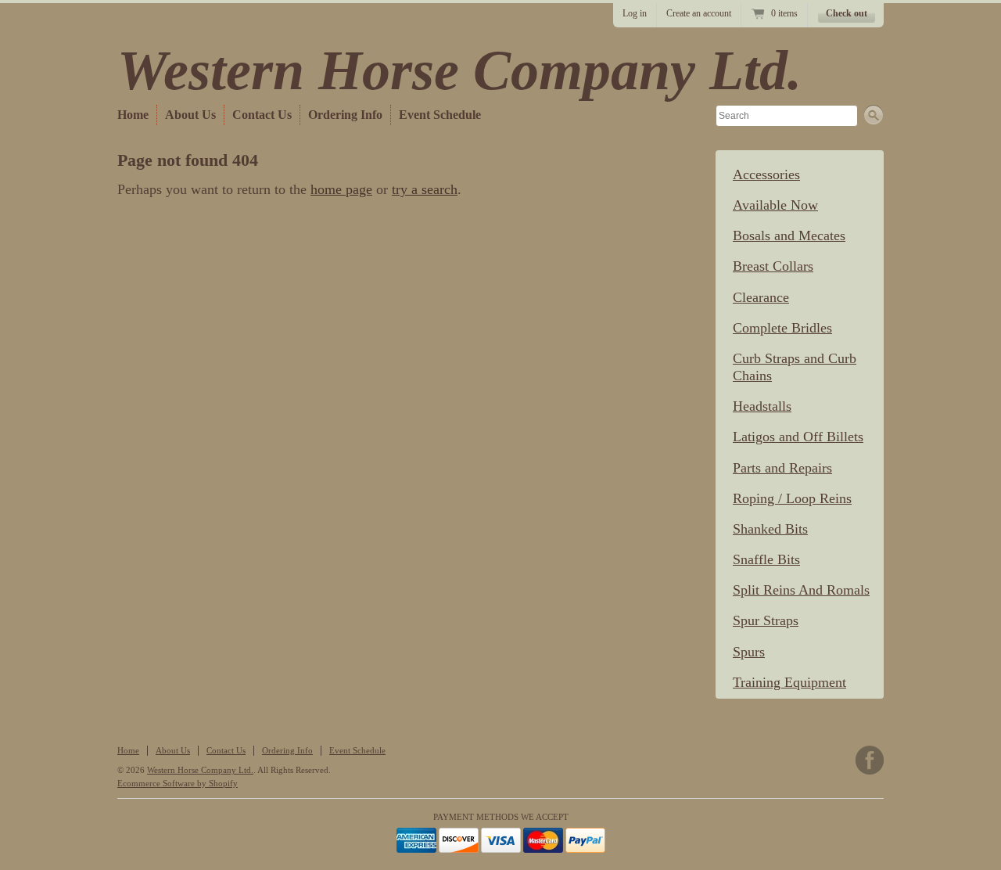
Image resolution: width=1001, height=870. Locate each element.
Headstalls (762, 406)
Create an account (698, 13)
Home (133, 114)
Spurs (749, 652)
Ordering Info (345, 114)
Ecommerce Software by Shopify (177, 783)
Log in (634, 13)
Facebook (870, 760)
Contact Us (262, 114)
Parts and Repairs (782, 468)
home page (341, 189)
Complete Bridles (782, 328)
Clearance (761, 297)
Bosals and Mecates (789, 235)
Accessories (766, 174)
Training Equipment (789, 682)
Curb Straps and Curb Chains (794, 367)
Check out (846, 13)
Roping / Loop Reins (792, 498)
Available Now (775, 205)
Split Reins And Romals (801, 590)
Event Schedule (440, 114)
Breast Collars (773, 266)
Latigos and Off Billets (798, 436)
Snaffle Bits (766, 559)
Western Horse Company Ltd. (459, 70)
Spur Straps (765, 620)
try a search (424, 189)
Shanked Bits (770, 529)
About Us (190, 114)
